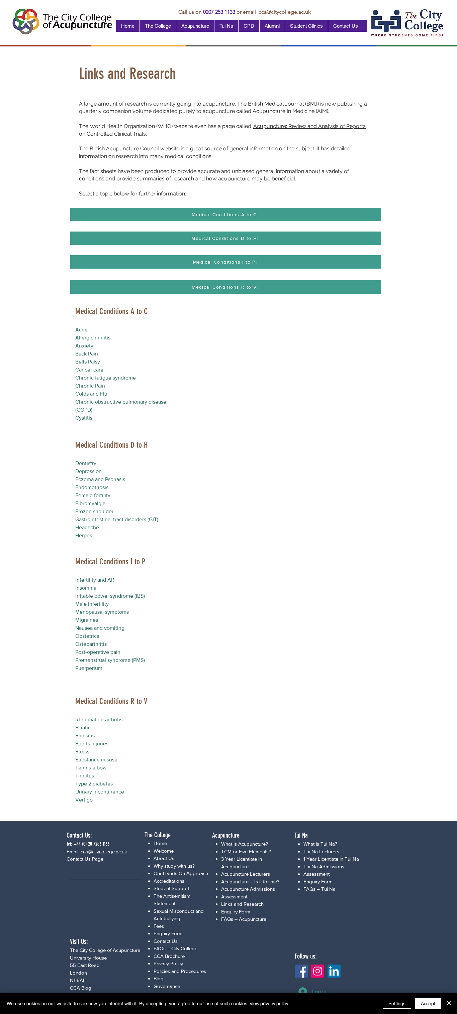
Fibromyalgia (90, 503)
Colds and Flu (91, 394)
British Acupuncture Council (124, 148)
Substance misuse (96, 759)
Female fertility (92, 495)
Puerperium (88, 668)
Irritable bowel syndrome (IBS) (110, 596)
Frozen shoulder (94, 511)
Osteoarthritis (91, 644)
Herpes (83, 535)
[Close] (449, 1003)
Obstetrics (87, 636)
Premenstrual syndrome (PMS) (110, 660)
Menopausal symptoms (102, 612)
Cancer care (89, 370)
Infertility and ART (96, 580)
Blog (159, 978)
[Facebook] (301, 971)
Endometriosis (91, 487)
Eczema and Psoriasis (100, 479)
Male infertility (92, 604)
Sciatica (84, 727)
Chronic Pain (90, 386)
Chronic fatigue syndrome (105, 378)
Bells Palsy (87, 362)
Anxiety (84, 345)
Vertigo (84, 800)
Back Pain (86, 353)
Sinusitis (85, 735)
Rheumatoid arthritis (98, 719)
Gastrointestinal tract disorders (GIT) (116, 519)
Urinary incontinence (99, 791)
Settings (396, 1003)
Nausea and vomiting (99, 628)
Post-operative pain (97, 652)
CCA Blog (80, 988)
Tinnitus (84, 775)
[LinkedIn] (334, 971)
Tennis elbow (91, 767)
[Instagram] (317, 971)
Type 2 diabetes (94, 783)
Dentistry (85, 463)
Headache (87, 527)
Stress (82, 751)
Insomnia (85, 588)
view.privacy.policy (269, 1003)
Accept (428, 1003)
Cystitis (83, 418)
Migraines (86, 620)
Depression (88, 471)
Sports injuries (91, 743)
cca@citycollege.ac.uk (285, 12)
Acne (81, 329)
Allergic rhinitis (92, 337)
